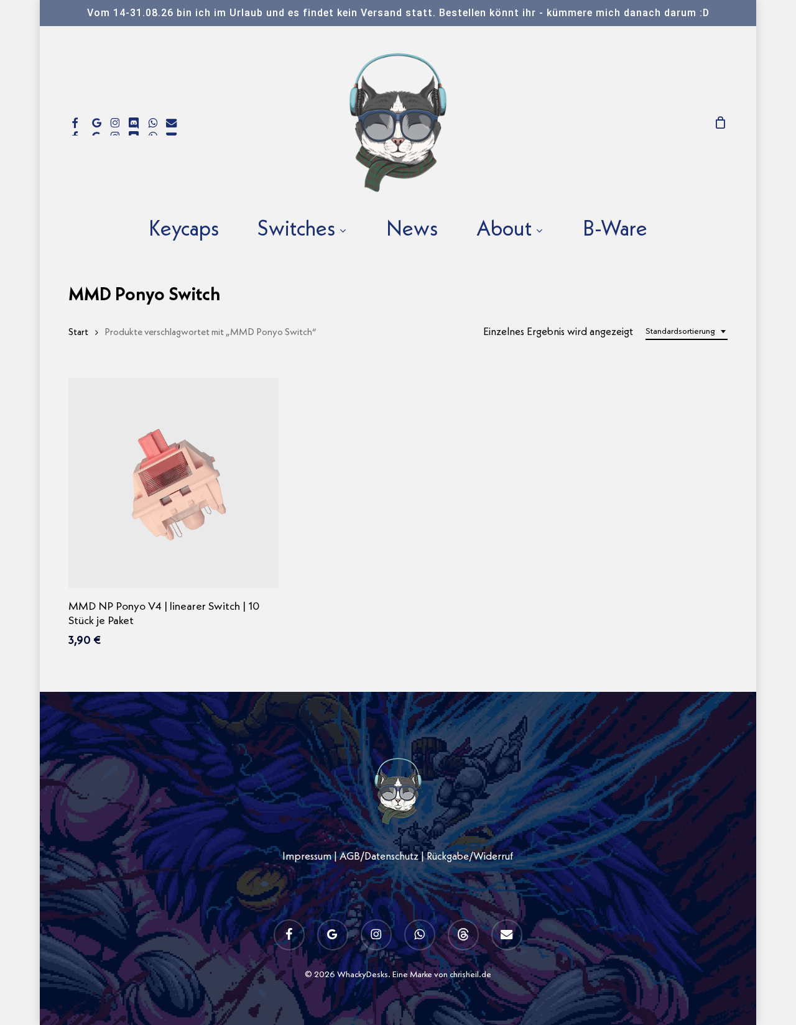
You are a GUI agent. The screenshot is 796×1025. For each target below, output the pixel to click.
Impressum (306, 857)
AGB (350, 857)
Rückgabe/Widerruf (470, 857)
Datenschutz (391, 857)
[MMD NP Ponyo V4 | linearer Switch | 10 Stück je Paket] (173, 483)
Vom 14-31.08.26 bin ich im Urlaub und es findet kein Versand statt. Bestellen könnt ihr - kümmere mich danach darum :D (398, 13)
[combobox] (687, 331)
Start (78, 333)
